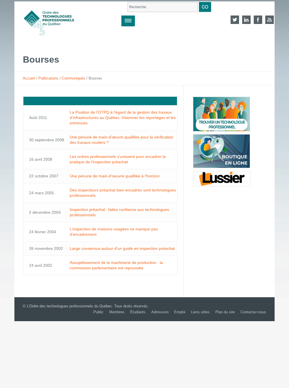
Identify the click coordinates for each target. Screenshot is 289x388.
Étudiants (138, 312)
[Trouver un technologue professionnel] (221, 114)
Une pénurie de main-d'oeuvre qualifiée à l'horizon (115, 176)
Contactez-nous (253, 312)
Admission (159, 312)
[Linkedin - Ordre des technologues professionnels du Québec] (246, 20)
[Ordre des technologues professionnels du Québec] (54, 19)
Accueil (29, 78)
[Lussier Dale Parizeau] (222, 178)
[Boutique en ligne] (221, 151)
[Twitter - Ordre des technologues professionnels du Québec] (235, 20)
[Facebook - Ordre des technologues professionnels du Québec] (258, 20)
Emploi (179, 312)
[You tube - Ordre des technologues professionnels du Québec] (269, 20)
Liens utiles (200, 312)
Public (98, 312)
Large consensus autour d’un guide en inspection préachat (122, 248)
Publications (48, 78)
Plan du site (225, 312)
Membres (116, 312)
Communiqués (73, 78)
